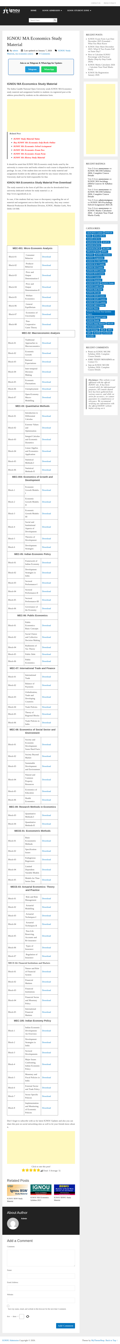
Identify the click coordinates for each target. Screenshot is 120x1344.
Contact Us (95, 3)
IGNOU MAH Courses (96, 296)
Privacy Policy (110, 3)
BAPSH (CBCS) (93, 245)
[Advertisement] (41, 115)
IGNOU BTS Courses (95, 274)
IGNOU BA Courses (95, 267)
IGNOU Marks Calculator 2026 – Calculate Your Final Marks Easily (101, 67)
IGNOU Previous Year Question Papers (99, 313)
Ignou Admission (51, 10)
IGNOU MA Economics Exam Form (30, 153)
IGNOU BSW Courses (95, 271)
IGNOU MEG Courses (96, 305)
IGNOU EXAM (93, 283)
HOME (34, 10)
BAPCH (106, 242)
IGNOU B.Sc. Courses (95, 264)
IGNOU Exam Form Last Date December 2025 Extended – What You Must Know (101, 41)
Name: (9, 1270)
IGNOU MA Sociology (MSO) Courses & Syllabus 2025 (100, 183)
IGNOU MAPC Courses (96, 299)
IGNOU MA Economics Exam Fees (29, 150)
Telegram (32, 69)
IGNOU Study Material (96, 323)
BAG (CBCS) (99, 236)
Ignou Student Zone (78, 10)
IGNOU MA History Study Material (29, 157)
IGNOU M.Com (93, 293)
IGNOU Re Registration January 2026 (98, 73)
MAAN (110, 323)
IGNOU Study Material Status (27, 138)
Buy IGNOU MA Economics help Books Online (34, 142)
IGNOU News (92, 308)
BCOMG (106, 248)
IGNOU (90, 255)
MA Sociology (92, 330)
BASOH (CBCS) (93, 248)
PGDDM (97, 333)
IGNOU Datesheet (94, 280)
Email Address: (12, 1282)
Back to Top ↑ (112, 1340)
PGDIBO (90, 336)
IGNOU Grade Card (95, 286)
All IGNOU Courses (95, 233)
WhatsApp (49, 69)
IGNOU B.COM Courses (96, 261)
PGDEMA (107, 333)
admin (15, 50)
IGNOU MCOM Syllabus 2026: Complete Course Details (99, 173)
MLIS (103, 330)
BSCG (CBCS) (93, 252)
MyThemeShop (97, 1340)
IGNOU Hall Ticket (94, 290)
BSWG (104, 252)
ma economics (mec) (24, 54)
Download (46, 257)
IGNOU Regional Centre (96, 317)
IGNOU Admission (103, 255)
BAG (89, 236)
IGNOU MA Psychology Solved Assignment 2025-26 (100, 203)
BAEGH (108, 233)
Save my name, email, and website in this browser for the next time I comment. (37, 1309)
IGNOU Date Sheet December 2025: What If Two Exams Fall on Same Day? (101, 49)
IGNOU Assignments (95, 258)
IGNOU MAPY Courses (96, 302)
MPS (89, 333)
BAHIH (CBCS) (93, 239)
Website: (10, 1295)
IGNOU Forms (108, 283)
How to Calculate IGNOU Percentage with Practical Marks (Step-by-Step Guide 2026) (99, 58)
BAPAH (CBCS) (93, 242)
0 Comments (44, 54)
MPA (110, 330)
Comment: (11, 1247)
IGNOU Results (93, 320)
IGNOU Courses (93, 277)
